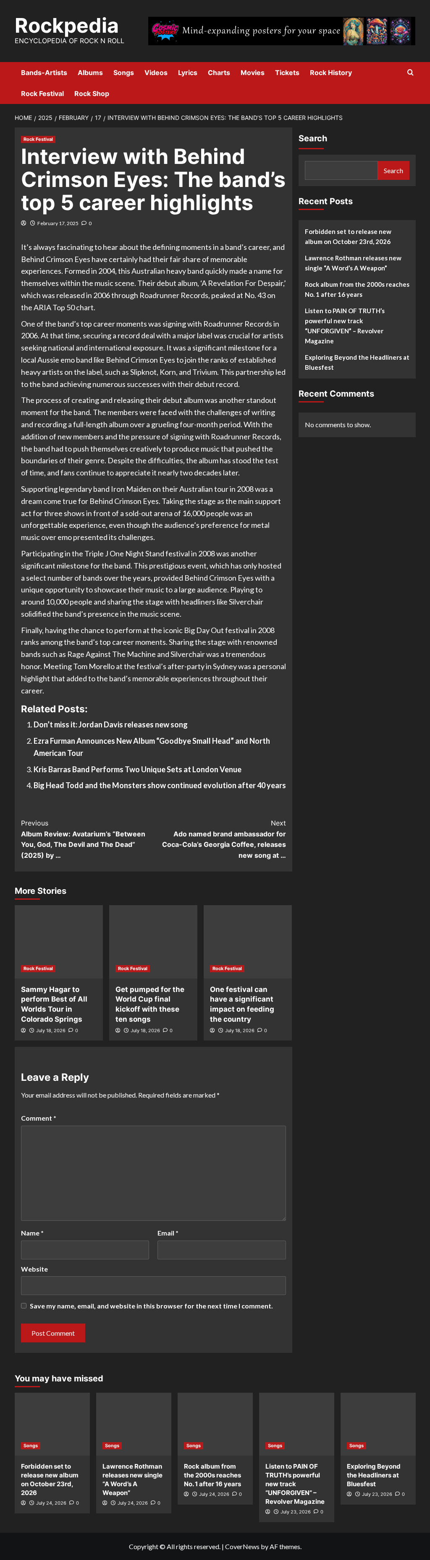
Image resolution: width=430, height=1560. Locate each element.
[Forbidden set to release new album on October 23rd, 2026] (52, 1424)
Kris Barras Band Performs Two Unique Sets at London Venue (137, 769)
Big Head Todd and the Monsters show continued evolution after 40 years (160, 785)
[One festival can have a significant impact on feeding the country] (248, 942)
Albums (90, 72)
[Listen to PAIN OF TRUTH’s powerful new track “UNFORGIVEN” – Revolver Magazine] (296, 1424)
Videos (156, 72)
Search (313, 138)
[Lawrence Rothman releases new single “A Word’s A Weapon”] (133, 1424)
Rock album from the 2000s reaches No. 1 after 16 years (357, 289)
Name (32, 1233)
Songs (123, 72)
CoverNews (242, 1546)
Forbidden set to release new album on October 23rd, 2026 (348, 236)
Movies (253, 72)
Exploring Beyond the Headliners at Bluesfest (357, 362)
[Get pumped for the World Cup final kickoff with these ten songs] (153, 942)
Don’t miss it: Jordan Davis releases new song (111, 724)
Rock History (331, 72)
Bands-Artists (44, 72)
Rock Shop (91, 93)
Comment (38, 1118)
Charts (219, 72)
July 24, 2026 (51, 1503)
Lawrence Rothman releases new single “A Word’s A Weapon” (353, 263)
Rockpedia (67, 25)
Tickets (287, 72)
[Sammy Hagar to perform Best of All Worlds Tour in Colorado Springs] (59, 942)
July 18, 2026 (51, 1030)
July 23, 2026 (296, 1512)
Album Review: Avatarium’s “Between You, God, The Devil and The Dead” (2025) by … (83, 839)
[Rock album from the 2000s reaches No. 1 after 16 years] (215, 1424)
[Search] (410, 72)
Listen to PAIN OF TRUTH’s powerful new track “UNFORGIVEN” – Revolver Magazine (345, 326)
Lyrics (187, 72)
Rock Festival (42, 93)
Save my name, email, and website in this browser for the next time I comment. (151, 1306)
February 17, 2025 (58, 223)
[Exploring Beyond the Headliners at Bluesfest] (378, 1424)
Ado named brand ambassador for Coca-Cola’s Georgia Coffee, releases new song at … (224, 839)
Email (167, 1233)
